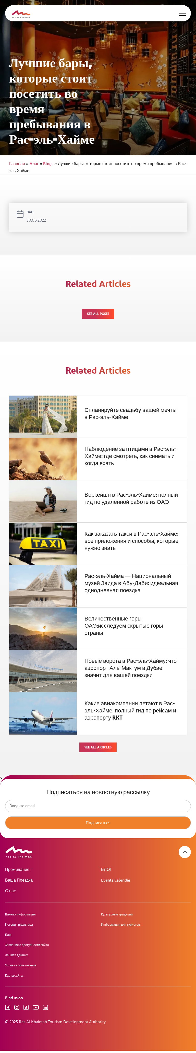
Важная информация (20, 914)
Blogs (50, 164)
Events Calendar (115, 880)
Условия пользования (20, 965)
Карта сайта (14, 975)
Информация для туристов (120, 924)
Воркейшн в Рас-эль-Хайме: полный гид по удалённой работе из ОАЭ (131, 499)
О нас (10, 891)
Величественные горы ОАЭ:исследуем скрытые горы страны (123, 626)
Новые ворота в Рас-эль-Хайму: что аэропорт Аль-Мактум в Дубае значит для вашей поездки (130, 668)
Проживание (17, 870)
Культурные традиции (117, 914)
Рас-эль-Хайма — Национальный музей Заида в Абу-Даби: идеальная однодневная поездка (131, 583)
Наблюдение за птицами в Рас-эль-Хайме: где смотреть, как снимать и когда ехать (130, 456)
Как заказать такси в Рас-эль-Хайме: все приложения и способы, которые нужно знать (131, 541)
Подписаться (98, 822)
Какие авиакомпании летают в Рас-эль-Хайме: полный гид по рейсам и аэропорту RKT (130, 711)
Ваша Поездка (19, 880)
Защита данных (16, 955)
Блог (36, 164)
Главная (19, 164)
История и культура (19, 924)
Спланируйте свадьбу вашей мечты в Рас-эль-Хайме (130, 414)
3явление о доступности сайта (27, 945)
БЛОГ (106, 870)
